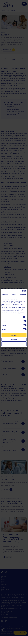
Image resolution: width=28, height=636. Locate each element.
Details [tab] (14, 294)
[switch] (25, 321)
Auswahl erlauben (14, 339)
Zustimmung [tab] (5, 294)
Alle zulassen (14, 335)
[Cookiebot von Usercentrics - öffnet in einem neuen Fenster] (21, 291)
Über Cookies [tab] (23, 294)
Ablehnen (14, 344)
